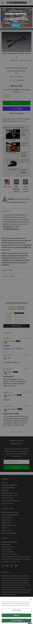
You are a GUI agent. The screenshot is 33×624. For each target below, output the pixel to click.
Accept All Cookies (16, 620)
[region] (16, 610)
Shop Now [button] (15, 25)
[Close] (31, 599)
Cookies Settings (16, 610)
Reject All (16, 615)
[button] (31, 9)
